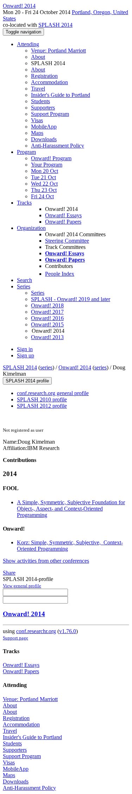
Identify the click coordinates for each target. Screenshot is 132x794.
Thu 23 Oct (44, 190)
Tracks (24, 203)
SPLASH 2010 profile (42, 399)
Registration (44, 76)
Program (26, 152)
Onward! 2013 (47, 337)
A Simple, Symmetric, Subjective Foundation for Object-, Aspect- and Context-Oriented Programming (71, 508)
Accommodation (49, 82)
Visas (37, 120)
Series (37, 293)
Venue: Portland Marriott (58, 51)
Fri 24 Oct (42, 196)
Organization (31, 228)
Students (40, 101)
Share (9, 573)
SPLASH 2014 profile (27, 380)
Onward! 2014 (74, 367)
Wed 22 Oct (44, 184)
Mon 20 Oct (44, 171)
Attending (28, 44)
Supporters (43, 108)
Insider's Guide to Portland (60, 95)
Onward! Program (51, 158)
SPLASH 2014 (55, 25)
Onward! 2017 (47, 312)
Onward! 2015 (47, 324)
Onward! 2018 (47, 305)
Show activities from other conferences (46, 561)
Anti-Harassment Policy (57, 146)
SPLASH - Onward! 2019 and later (70, 299)
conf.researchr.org (36, 631)
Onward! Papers (63, 222)
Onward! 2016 (47, 318)
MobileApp (44, 127)
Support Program (50, 114)
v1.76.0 (67, 631)
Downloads (44, 139)
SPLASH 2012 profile (42, 406)
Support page (15, 637)
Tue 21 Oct (43, 177)
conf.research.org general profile (53, 393)
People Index (59, 274)
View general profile (22, 585)
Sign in (25, 349)
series (46, 367)
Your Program (46, 165)
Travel (38, 89)
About (38, 57)
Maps (37, 133)
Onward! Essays (63, 215)
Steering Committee (67, 241)
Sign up (25, 355)
